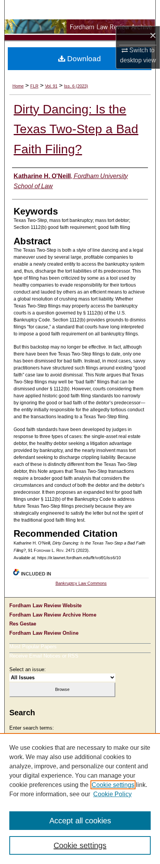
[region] (80, 798)
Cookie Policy (112, 794)
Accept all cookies (80, 820)
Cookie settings (113, 785)
